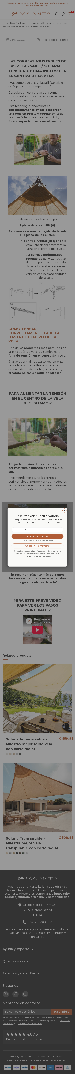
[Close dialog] (64, 510)
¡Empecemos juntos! (37, 536)
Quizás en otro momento (37, 546)
